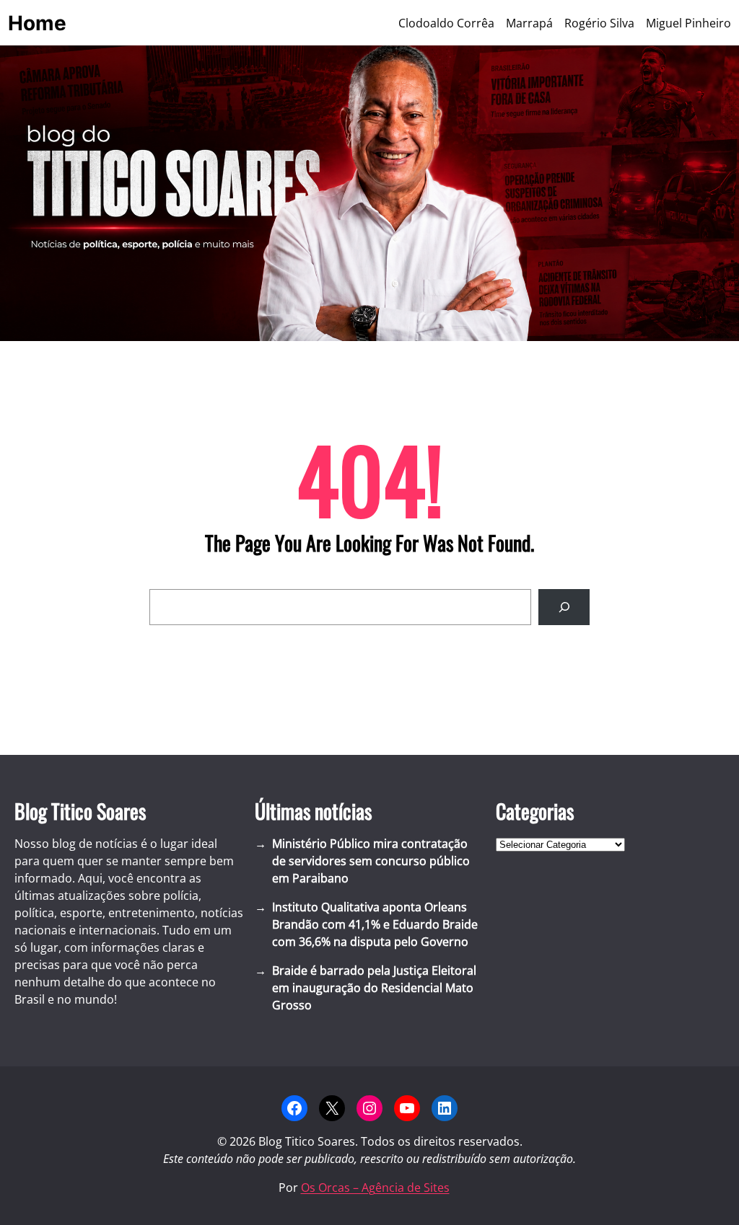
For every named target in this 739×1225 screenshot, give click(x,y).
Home (37, 23)
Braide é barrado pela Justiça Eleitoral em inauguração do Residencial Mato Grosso (374, 988)
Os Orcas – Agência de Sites (375, 1187)
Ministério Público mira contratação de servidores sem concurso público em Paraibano (371, 861)
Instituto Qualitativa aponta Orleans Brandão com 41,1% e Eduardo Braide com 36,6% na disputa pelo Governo (375, 924)
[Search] (564, 606)
